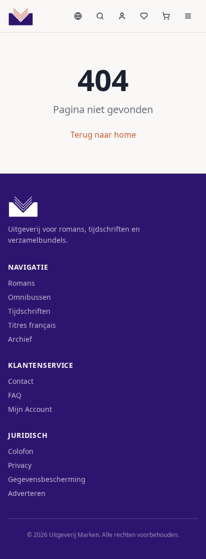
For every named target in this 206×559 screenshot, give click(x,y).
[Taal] (78, 16)
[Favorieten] (144, 16)
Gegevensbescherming (47, 479)
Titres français (32, 325)
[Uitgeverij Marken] (21, 16)
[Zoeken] (100, 16)
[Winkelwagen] (166, 16)
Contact (21, 381)
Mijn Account (30, 409)
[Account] (122, 16)
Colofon (21, 451)
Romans (21, 283)
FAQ (15, 395)
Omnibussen (29, 297)
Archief (20, 339)
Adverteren (27, 493)
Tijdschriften (29, 311)
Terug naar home (103, 134)
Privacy (20, 465)
